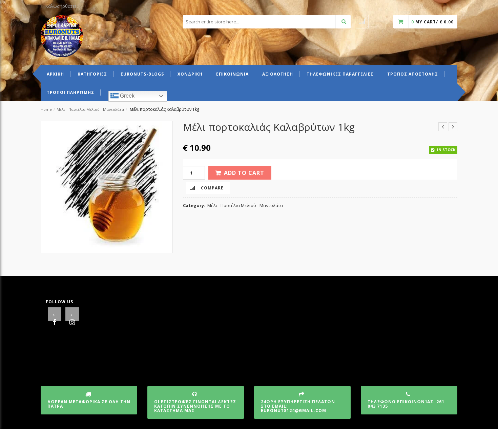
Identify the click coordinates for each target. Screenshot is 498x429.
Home (46, 109)
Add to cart (244, 173)
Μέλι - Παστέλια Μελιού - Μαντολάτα (90, 109)
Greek (126, 96)
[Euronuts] (62, 36)
